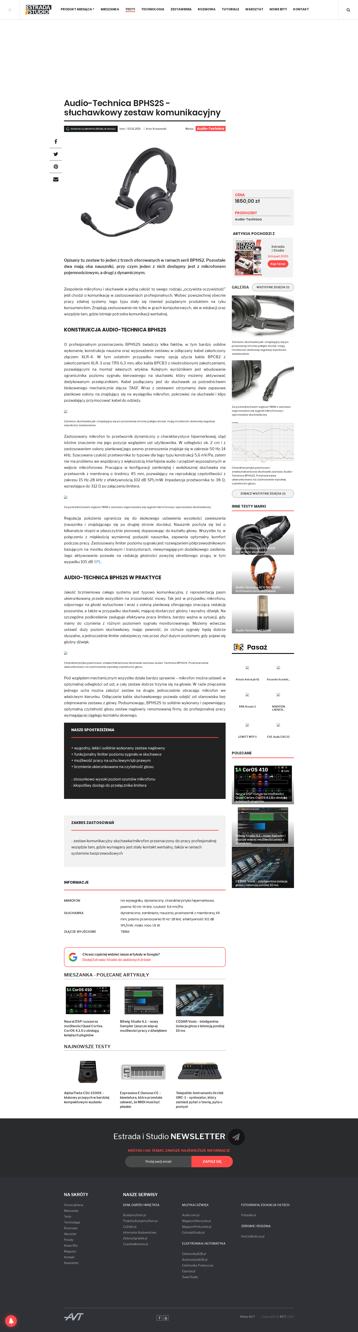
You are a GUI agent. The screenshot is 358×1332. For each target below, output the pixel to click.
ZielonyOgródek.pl (135, 1238)
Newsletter (71, 1263)
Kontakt (301, 9)
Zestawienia (181, 9)
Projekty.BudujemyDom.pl (140, 1221)
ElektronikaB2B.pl (194, 1254)
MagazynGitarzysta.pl (196, 1221)
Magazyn (70, 1251)
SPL (97, 562)
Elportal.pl (188, 1271)
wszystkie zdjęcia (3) (272, 287)
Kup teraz (278, 264)
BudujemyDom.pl (134, 1215)
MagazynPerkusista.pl (196, 1226)
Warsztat (254, 9)
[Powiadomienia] (11, 1321)
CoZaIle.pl (129, 1226)
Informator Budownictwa (139, 1232)
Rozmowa (206, 9)
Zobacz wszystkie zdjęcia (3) (263, 493)
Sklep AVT (247, 1316)
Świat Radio (190, 1277)
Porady (68, 1239)
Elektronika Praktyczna (197, 1265)
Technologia (152, 9)
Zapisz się (212, 1162)
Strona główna (73, 1205)
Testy (130, 9)
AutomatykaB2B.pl (194, 1259)
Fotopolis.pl (248, 1215)
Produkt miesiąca (76, 9)
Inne (122, 128)
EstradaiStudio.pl (193, 1232)
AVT (283, 1317)
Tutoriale (230, 9)
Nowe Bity (278, 9)
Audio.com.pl (190, 1215)
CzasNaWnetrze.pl (135, 1244)
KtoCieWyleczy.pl (252, 1236)
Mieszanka (110, 9)
